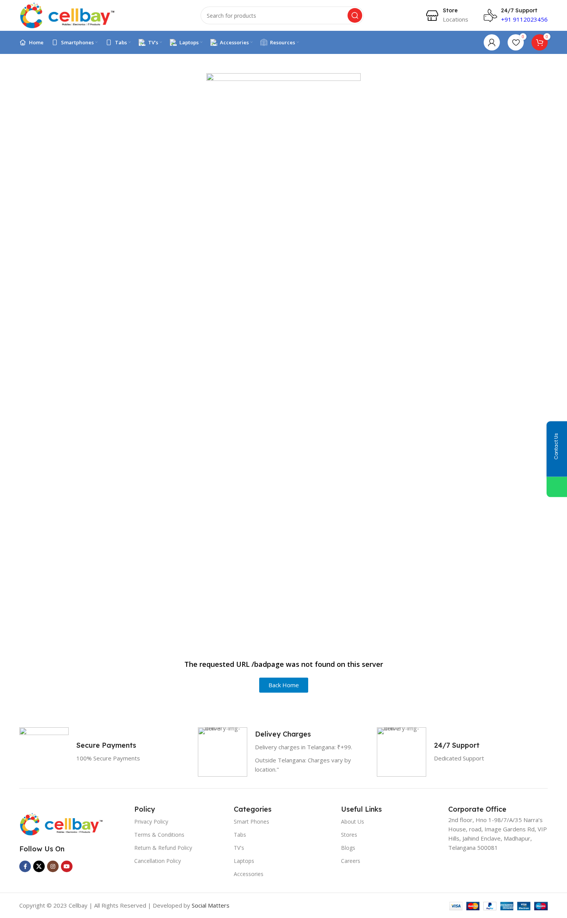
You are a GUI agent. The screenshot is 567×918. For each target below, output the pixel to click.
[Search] (355, 15)
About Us (352, 821)
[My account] (492, 42)
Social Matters (211, 905)
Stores (349, 834)
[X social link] (39, 866)
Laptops (244, 860)
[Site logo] (67, 14)
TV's (239, 847)
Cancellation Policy (157, 860)
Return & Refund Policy (163, 847)
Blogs (348, 847)
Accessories (248, 874)
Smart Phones (251, 821)
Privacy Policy (151, 821)
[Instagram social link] (53, 866)
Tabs (240, 834)
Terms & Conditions (159, 834)
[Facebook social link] (25, 866)
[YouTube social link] (67, 866)
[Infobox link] (446, 15)
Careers (350, 860)
